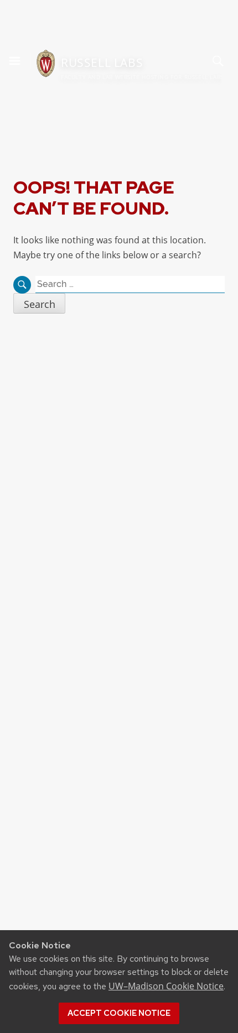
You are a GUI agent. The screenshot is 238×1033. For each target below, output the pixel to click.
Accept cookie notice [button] (119, 1013)
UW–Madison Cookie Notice (166, 986)
